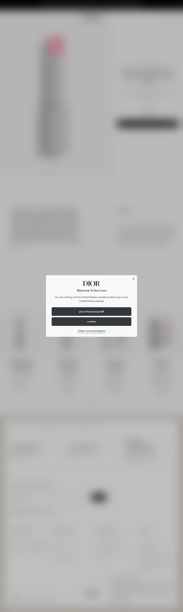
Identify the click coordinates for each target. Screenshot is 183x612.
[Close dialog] (133, 279)
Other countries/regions (91, 330)
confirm (91, 321)
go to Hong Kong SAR (91, 311)
